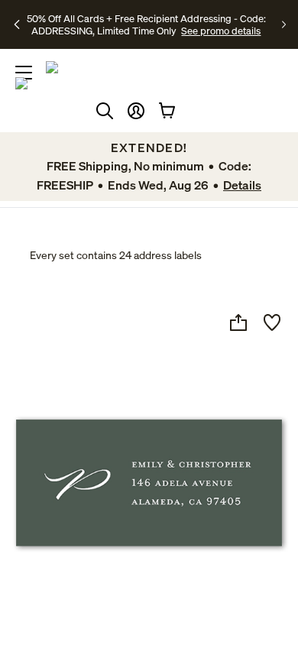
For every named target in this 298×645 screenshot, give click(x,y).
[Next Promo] (284, 24)
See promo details (221, 30)
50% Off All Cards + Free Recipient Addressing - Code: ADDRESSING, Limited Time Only (146, 24)
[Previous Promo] (17, 24)
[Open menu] (23, 72)
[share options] (238, 322)
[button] (136, 110)
